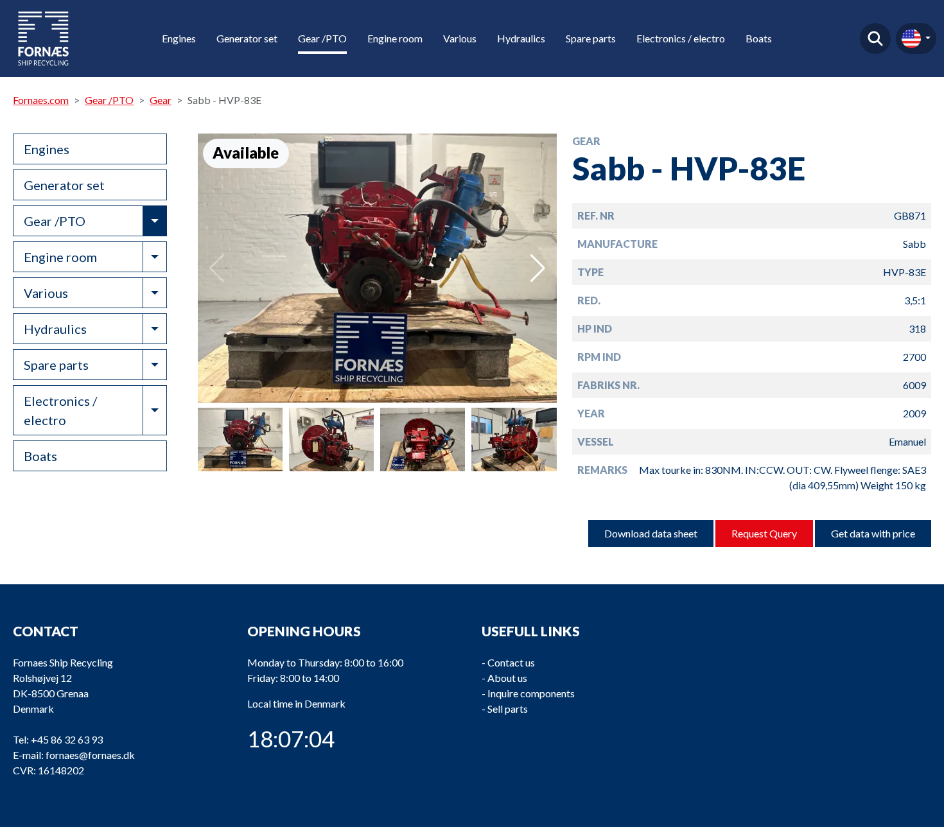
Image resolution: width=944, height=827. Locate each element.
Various (459, 38)
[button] (537, 268)
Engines (179, 38)
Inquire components (531, 693)
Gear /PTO (322, 38)
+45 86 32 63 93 (67, 739)
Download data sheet (650, 533)
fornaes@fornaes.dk (90, 755)
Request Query (764, 533)
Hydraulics (521, 38)
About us (507, 678)
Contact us (511, 662)
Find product (875, 38)
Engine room (395, 38)
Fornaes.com (41, 100)
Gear (160, 100)
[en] (916, 38)
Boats (759, 38)
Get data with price (873, 533)
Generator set (246, 38)
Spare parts (591, 38)
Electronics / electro (680, 38)
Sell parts (507, 708)
